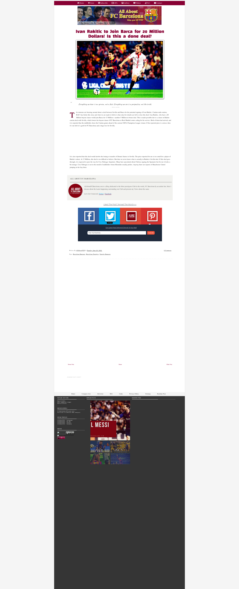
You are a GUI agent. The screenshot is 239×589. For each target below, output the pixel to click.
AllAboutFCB (80, 250)
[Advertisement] (121, 142)
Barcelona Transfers (92, 254)
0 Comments (167, 250)
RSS (111, 394)
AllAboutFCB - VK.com (63, 421)
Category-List (86, 394)
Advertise (100, 394)
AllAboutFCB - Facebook (64, 423)
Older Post (169, 364)
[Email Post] (102, 250)
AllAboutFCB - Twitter (64, 422)
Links (121, 394)
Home (120, 364)
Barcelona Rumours (79, 254)
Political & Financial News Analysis (68, 412)
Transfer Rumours (105, 254)
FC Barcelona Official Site (65, 411)
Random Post (161, 394)
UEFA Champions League (64, 402)
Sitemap (148, 394)
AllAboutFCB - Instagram (64, 420)
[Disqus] (120, 285)
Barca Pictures (62, 403)
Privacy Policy (134, 394)
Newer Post (71, 364)
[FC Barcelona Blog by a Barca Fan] (119, 24)
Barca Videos (61, 400)
